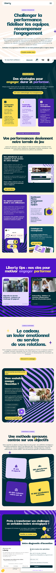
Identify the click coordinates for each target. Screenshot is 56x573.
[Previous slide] (3, 311)
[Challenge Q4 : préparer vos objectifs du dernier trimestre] (15, 291)
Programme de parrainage (16, 569)
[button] (51, 3)
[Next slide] (52, 311)
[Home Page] (7, 3)
